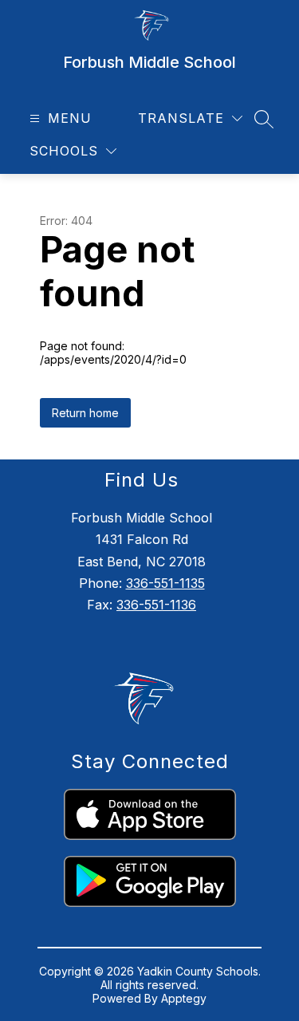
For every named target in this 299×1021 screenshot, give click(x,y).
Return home (85, 413)
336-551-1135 (165, 583)
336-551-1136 (156, 605)
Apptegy (184, 998)
